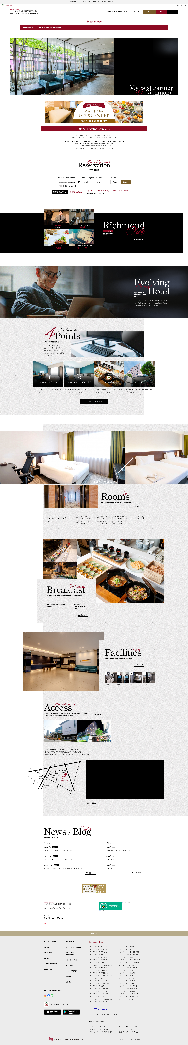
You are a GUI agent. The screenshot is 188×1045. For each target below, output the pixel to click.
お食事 (120, 12)
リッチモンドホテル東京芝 (98, 996)
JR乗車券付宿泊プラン (51, 964)
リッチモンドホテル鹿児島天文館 (128, 996)
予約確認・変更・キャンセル (95, 193)
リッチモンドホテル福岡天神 (127, 981)
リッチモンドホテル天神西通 (127, 983)
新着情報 (46, 958)
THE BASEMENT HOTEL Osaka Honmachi (103, 1014)
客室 (115, 12)
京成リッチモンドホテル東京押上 (100, 1027)
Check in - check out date (67, 178)
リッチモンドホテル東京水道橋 (99, 989)
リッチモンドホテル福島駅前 (98, 970)
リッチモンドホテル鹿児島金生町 (128, 994)
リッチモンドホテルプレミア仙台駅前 (101, 965)
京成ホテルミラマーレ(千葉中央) (128, 1032)
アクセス (125, 12)
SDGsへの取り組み (72, 971)
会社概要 (68, 976)
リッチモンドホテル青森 (97, 954)
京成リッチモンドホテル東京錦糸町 (100, 1029)
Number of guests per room (88, 178)
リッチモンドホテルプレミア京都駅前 (130, 960)
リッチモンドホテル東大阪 (126, 965)
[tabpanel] (94, 888)
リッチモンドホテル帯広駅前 (98, 952)
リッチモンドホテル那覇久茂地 (128, 999)
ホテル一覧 (172, 5)
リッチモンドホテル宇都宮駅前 (99, 973)
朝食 (178, 5)
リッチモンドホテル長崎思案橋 (128, 989)
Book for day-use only (69, 186)
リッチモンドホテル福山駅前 (127, 973)
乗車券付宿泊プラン (59, 192)
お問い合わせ (70, 942)
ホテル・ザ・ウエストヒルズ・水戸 (128, 1027)
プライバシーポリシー (72, 960)
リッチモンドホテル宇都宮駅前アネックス (102, 975)
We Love (110, 12)
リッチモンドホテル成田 (97, 978)
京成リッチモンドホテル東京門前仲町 (101, 1032)
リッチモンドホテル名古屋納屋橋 (128, 954)
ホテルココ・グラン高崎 (126, 1029)
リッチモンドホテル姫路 (126, 970)
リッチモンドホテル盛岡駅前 (98, 960)
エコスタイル (69, 965)
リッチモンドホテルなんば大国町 (128, 968)
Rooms (113, 178)
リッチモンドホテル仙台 (97, 962)
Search (126, 182)
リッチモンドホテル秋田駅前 (98, 957)
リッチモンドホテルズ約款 (73, 947)
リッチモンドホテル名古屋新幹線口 (129, 952)
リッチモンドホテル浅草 (97, 986)
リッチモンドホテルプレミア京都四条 (130, 962)
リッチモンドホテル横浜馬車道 (99, 1002)
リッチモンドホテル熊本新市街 (128, 986)
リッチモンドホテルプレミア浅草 (99, 983)
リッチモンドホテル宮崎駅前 (127, 991)
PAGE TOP (95, 933)
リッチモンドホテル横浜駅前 (127, 947)
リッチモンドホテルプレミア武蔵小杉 (101, 999)
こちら (77, 146)
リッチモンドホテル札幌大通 (98, 949)
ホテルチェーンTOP (50, 942)
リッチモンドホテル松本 (126, 949)
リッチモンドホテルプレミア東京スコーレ (102, 981)
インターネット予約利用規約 (70, 953)
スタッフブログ (48, 953)
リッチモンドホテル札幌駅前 (98, 947)
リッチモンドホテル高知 (126, 975)
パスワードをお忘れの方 (120, 191)
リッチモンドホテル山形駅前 (98, 968)
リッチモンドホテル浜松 (126, 957)
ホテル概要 (137, 12)
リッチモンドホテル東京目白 (98, 991)
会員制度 (183, 5)
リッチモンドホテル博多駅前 (127, 978)
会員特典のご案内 (75, 192)
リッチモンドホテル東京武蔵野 (99, 994)
